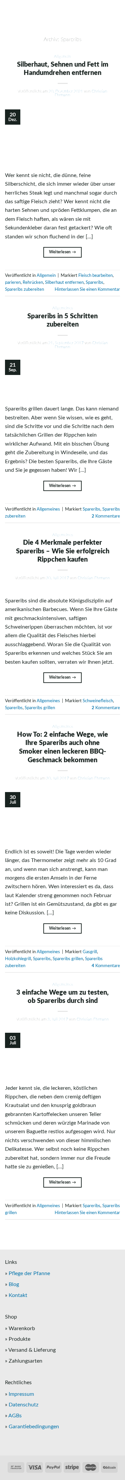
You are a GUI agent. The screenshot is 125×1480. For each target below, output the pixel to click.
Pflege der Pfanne (29, 1273)
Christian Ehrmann (94, 578)
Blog (14, 1284)
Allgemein (62, 56)
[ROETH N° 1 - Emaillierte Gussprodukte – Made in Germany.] (62, 7)
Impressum (21, 1394)
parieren (13, 282)
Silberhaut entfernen (64, 282)
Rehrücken (33, 282)
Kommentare (106, 516)
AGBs (15, 1415)
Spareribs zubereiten (24, 289)
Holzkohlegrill (18, 958)
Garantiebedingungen (34, 1426)
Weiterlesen (62, 252)
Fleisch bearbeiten (95, 275)
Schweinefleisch (98, 701)
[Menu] (62, 20)
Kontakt (18, 1295)
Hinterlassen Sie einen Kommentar (87, 289)
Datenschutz (23, 1404)
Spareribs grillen (40, 708)
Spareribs (94, 282)
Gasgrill (90, 952)
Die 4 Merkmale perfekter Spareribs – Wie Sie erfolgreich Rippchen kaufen (62, 551)
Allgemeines (62, 308)
